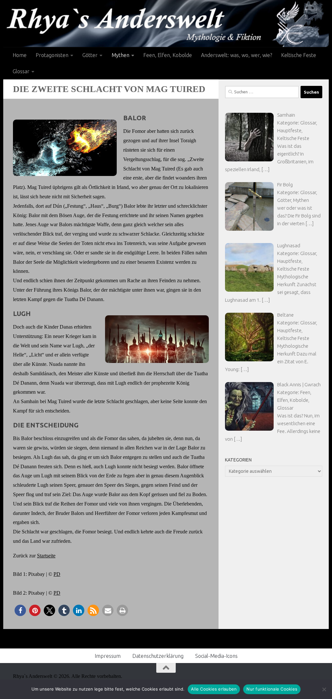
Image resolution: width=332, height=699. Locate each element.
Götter (90, 55)
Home (20, 55)
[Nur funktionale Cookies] (324, 689)
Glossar (21, 71)
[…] (265, 169)
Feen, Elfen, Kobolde (167, 55)
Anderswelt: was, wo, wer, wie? (236, 55)
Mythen (120, 55)
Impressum (108, 656)
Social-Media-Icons (216, 656)
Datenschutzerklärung (158, 656)
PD (56, 574)
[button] (20, 610)
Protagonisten (52, 55)
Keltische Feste (298, 55)
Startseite (46, 555)
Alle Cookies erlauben (214, 689)
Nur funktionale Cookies (271, 689)
